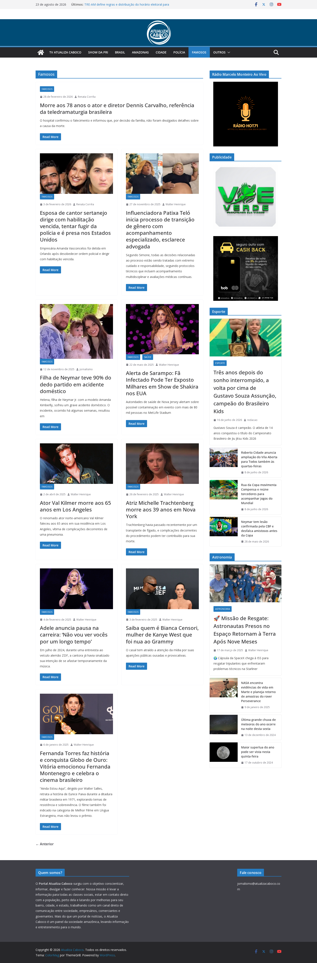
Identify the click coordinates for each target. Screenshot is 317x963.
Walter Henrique (176, 204)
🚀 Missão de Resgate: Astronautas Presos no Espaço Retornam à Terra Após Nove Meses (244, 630)
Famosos (199, 52)
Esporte (220, 363)
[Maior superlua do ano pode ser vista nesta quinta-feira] (224, 755)
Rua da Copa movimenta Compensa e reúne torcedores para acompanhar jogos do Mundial (258, 494)
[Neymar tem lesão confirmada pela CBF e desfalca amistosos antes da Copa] (224, 532)
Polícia (179, 52)
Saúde (147, 357)
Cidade (161, 52)
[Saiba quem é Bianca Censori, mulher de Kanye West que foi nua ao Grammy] (162, 588)
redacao (252, 420)
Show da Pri (98, 52)
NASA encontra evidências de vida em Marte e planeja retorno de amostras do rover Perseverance (258, 692)
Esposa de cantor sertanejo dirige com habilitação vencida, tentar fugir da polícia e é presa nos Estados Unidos (75, 226)
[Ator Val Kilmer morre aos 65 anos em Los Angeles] (76, 463)
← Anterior (45, 844)
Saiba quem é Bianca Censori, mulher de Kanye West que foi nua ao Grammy (162, 634)
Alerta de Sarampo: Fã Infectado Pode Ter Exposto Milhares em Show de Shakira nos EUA (162, 383)
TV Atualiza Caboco (65, 52)
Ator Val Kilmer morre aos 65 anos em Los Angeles (75, 506)
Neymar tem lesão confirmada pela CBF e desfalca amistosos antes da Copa (259, 528)
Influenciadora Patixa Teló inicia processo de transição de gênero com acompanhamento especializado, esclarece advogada (160, 229)
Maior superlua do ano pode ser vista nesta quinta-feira (257, 751)
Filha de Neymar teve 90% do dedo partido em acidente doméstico (75, 384)
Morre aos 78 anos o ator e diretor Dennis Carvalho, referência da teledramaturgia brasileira (117, 108)
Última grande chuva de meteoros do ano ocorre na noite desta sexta (258, 724)
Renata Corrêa (87, 97)
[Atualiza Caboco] (158, 22)
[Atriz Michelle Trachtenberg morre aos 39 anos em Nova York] (162, 463)
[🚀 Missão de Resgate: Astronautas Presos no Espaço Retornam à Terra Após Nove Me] (245, 583)
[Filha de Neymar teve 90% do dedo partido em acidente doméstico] (76, 331)
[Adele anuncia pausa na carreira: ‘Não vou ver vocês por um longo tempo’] (76, 588)
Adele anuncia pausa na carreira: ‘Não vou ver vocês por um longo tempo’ (74, 634)
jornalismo (86, 369)
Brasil (120, 52)
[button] (228, 52)
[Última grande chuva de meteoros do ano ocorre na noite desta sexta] (224, 727)
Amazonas (140, 52)
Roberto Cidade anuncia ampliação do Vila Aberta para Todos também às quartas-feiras (259, 459)
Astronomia (222, 608)
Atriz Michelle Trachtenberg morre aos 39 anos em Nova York (161, 509)
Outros (219, 52)
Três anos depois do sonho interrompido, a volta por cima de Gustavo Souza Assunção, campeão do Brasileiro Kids (244, 392)
